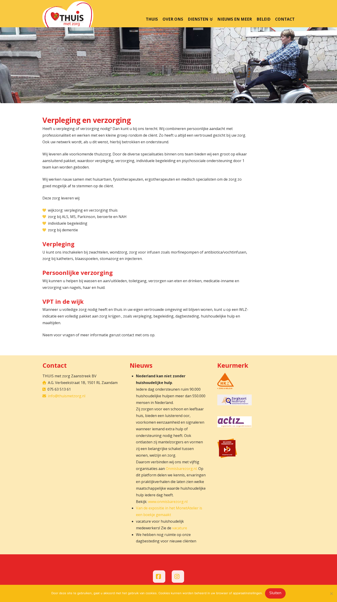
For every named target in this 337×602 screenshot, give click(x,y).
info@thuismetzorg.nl (66, 395)
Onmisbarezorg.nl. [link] (181, 468)
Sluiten (275, 592)
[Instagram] (178, 576)
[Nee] (331, 593)
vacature (179, 527)
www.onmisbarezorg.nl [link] (168, 501)
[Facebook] (159, 576)
